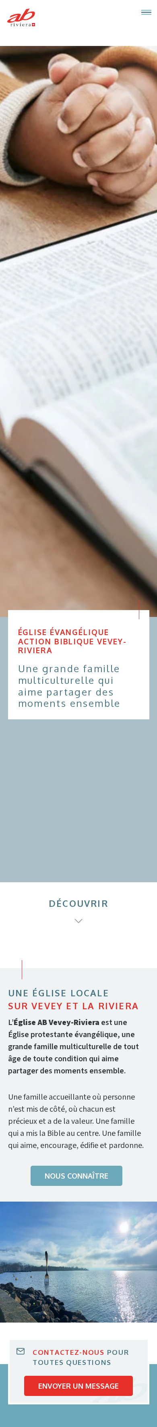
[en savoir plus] (78, 921)
